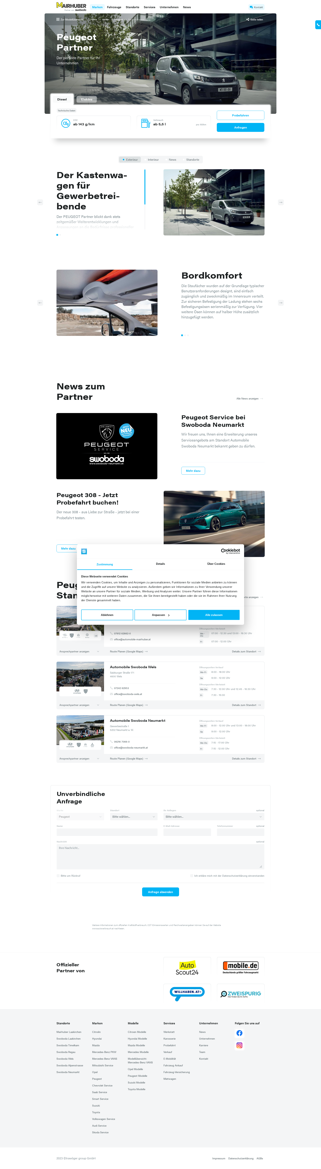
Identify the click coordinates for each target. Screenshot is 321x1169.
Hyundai (97, 1038)
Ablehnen (107, 614)
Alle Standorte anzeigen (245, 597)
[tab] (62, 99)
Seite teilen (256, 19)
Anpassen (158, 614)
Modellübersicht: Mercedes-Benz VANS (140, 1060)
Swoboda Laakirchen (68, 1038)
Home (94, 19)
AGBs (260, 1158)
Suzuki (96, 1105)
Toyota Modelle (136, 1089)
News (187, 7)
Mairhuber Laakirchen (68, 1032)
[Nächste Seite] (281, 202)
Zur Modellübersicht (72, 19)
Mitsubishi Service (102, 1065)
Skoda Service (100, 1132)
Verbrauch (158, 120)
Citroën (96, 1032)
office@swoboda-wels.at (128, 694)
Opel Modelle (135, 1069)
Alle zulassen (214, 614)
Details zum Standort (244, 651)
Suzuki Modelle (136, 1082)
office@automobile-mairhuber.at (132, 639)
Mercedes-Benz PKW (104, 1052)
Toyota (96, 1112)
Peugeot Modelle (137, 1076)
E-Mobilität (169, 1058)
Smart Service (100, 1099)
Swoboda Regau (65, 1052)
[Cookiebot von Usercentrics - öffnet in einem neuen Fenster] (223, 551)
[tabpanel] (160, 120)
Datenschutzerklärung (241, 1158)
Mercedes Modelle (138, 1052)
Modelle (133, 1023)
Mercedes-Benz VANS (104, 1058)
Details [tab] (160, 563)
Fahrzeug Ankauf (173, 1065)
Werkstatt (169, 1032)
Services (169, 1023)
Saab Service (99, 1092)
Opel (95, 1072)
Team (202, 1052)
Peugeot (119, 19)
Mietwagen (169, 1078)
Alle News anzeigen (247, 398)
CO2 (75, 120)
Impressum (218, 1158)
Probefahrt (169, 1045)
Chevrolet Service (102, 1085)
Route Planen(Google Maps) (126, 651)
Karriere (203, 1045)
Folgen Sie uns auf (247, 1023)
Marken (105, 19)
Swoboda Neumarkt (68, 1072)
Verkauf (167, 1052)
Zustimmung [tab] (105, 564)
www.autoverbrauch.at (103, 928)
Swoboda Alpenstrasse (69, 1065)
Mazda (96, 1045)
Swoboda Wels (65, 1058)
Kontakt (258, 7)
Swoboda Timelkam (67, 1045)
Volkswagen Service (103, 1119)
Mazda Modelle (136, 1045)
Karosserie (169, 1038)
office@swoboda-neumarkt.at (131, 747)
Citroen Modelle (137, 1032)
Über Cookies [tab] (216, 563)
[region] (101, 199)
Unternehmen (208, 1023)
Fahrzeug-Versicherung (176, 1072)
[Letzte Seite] (40, 202)
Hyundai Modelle (137, 1038)
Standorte (63, 1023)
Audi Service (99, 1125)
